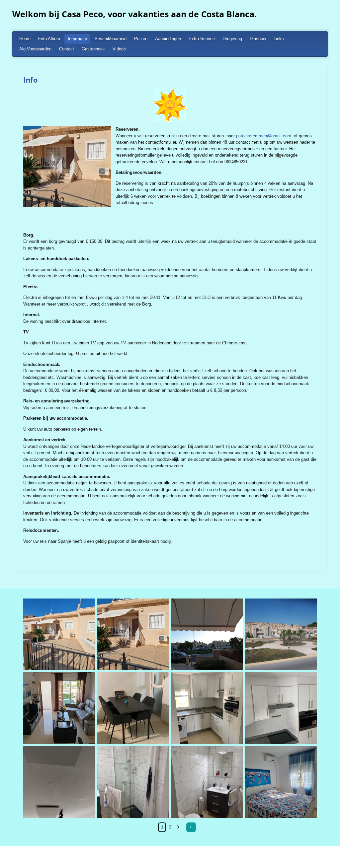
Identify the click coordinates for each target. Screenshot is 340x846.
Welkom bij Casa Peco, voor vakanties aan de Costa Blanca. (134, 14)
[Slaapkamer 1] (281, 782)
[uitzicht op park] (281, 634)
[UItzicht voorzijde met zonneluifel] (207, 634)
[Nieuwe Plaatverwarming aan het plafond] (59, 782)
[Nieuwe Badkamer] (133, 782)
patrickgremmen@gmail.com (263, 135)
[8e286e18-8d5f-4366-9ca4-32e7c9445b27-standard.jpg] (281, 708)
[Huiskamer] (59, 708)
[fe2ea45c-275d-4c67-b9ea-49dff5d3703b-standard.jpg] (207, 708)
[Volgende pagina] (191, 827)
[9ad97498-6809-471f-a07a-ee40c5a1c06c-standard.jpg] (133, 708)
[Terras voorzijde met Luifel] (133, 634)
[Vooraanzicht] (59, 634)
